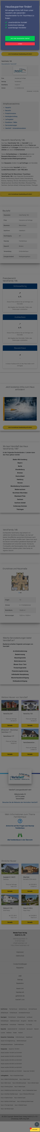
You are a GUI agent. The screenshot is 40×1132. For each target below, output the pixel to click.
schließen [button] (20, 43)
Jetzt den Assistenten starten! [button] (20, 38)
